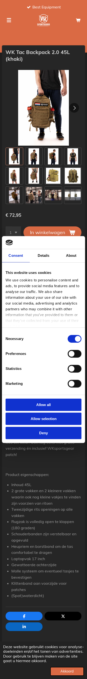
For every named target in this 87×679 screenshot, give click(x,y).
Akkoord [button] (67, 671)
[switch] (74, 354)
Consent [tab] (15, 255)
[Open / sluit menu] (9, 20)
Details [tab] (44, 255)
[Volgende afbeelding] (74, 108)
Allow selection (44, 419)
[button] (14, 156)
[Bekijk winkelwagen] (78, 20)
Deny (43, 433)
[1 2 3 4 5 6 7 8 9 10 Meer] (13, 232)
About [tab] (71, 255)
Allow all (43, 405)
